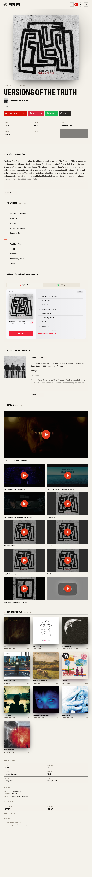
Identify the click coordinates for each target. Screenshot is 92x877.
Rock (6, 106)
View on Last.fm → (10, 813)
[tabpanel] (46, 314)
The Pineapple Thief (18, 100)
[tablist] (43, 285)
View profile (38, 358)
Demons (13, 223)
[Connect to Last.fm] (76, 4)
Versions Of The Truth (18, 213)
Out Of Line (14, 254)
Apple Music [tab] (26, 285)
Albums (6, 85)
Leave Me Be (15, 233)
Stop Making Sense (17, 259)
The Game (14, 263)
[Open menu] (86, 4)
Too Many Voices (16, 244)
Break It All (14, 218)
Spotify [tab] (62, 285)
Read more (10, 192)
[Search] (72, 4)
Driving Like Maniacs (17, 228)
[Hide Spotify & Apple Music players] (83, 285)
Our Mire (13, 249)
